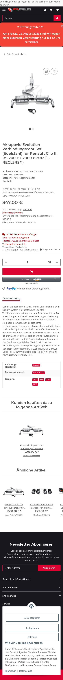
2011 (35, 384)
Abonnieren (49, 567)
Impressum (10, 671)
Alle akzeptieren (32, 618)
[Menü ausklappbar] (4, 8)
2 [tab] (33, 129)
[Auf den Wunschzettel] (54, 71)
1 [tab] (30, 129)
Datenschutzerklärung (18, 554)
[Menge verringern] (6, 262)
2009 (41, 380)
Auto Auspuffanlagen (24, 177)
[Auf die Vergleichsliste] (46, 71)
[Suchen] (57, 18)
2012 (35, 380)
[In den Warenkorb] (4, 62)
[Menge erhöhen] (57, 262)
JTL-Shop (36, 676)
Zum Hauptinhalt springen (14, 1)
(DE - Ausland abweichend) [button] (26, 249)
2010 (48, 380)
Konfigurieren (32, 628)
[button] (45, 10)
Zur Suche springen (38, 1)
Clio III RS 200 (38, 373)
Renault (36, 365)
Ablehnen (32, 637)
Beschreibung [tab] (11, 298)
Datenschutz (25, 671)
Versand (27, 209)
